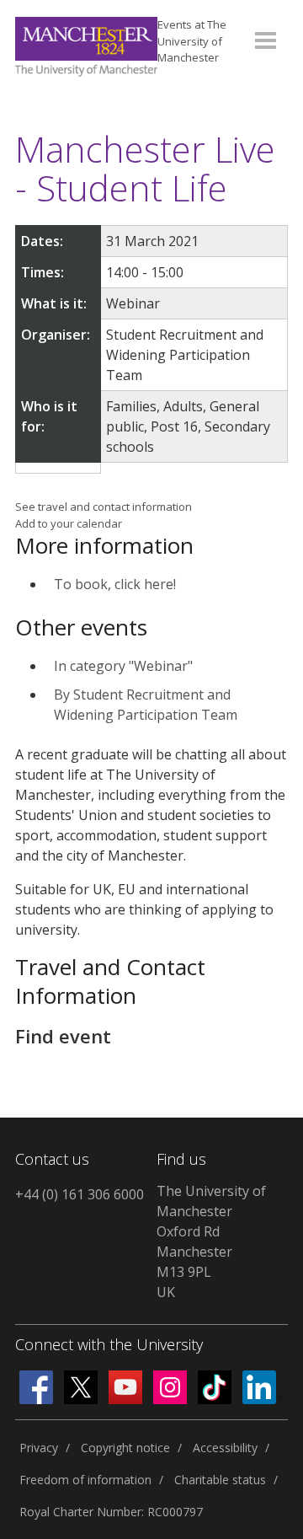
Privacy (38, 1448)
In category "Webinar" (123, 666)
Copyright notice (125, 1448)
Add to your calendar (68, 523)
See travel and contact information (103, 506)
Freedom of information (85, 1480)
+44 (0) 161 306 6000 (79, 1194)
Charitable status (220, 1480)
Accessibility (225, 1448)
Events (191, 41)
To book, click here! (115, 584)
